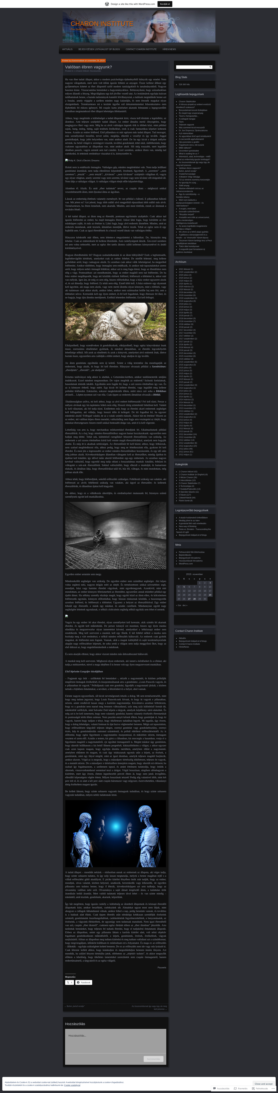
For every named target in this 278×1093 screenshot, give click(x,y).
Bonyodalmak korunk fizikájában (193, 110)
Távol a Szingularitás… (189, 116)
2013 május (184, 423)
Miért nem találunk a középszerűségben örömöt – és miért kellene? (190, 203)
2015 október (184, 359)
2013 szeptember (186, 414)
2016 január (184, 350)
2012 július (184, 449)
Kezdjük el (165, 4)
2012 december (186, 434)
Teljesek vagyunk (186, 125)
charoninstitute (77, 61)
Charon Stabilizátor (187, 101)
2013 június (184, 420)
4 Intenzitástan (185, 480)
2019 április (184, 313)
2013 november (186, 408)
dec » (185, 605)
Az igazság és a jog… (188, 183)
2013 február (184, 428)
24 (210, 595)
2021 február (184, 269)
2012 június (184, 452)
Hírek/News (169, 49)
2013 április (184, 426)
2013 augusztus (186, 417)
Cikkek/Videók (185, 498)
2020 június (184, 278)
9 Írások (182, 495)
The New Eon (78, 29)
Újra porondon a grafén (189, 142)
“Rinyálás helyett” (186, 214)
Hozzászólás (95, 71)
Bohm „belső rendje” (76, 1006)
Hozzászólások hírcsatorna (191, 561)
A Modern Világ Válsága (189, 177)
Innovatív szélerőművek (189, 211)
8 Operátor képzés (187, 492)
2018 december (186, 318)
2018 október (184, 324)
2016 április (184, 344)
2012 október (184, 440)
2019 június (184, 307)
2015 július (184, 368)
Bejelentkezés (185, 555)
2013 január (184, 431)
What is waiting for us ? (189, 154)
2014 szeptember (186, 385)
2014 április (184, 397)
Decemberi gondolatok (189, 151)
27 (189, 599)
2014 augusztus (186, 388)
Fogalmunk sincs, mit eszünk (191, 145)
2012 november (186, 437)
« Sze (178, 605)
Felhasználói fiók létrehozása (191, 552)
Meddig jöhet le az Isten (189, 520)
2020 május (184, 281)
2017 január (184, 342)
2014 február (184, 402)
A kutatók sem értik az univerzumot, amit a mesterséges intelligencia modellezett (192, 220)
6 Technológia (185, 486)
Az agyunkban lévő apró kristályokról (195, 136)
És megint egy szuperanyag (191, 113)
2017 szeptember (186, 339)
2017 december (186, 330)
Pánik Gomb (184, 501)
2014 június (184, 394)
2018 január (184, 327)
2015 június (184, 370)
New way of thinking (187, 526)
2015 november (186, 356)
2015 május (184, 373)
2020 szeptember (186, 272)
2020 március (185, 286)
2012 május (184, 454)
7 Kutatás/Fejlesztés (187, 489)
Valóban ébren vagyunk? (190, 168)
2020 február (184, 289)
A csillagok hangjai (187, 119)
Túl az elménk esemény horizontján (194, 180)
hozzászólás (153, 1059)
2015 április (184, 376)
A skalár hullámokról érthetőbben (193, 518)
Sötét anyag (184, 185)
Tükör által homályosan (189, 246)
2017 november (186, 333)
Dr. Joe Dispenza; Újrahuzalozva (193, 130)
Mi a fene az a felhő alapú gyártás (193, 232)
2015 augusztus (186, 365)
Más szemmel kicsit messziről (192, 127)
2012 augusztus (186, 446)
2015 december (186, 353)
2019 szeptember (186, 298)
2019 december (186, 292)
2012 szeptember (186, 443)
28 (194, 599)
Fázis (181, 122)
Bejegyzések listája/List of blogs (99, 49)
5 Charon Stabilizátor (188, 483)
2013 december (186, 405)
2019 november (186, 295)
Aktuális (67, 49)
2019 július (184, 304)
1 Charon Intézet (81, 71)
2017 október (184, 336)
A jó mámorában (186, 133)
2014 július (184, 391)
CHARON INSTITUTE (102, 23)
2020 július (184, 275)
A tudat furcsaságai (187, 174)
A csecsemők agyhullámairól (191, 139)
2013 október (184, 411)
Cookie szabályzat (72, 1085)
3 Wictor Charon (186, 477)
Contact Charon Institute (141, 49)
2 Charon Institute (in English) (192, 474)
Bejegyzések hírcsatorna (189, 558)
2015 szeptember (186, 362)
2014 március (185, 399)
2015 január (184, 382)
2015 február (184, 379)
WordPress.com (186, 564)
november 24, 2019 (96, 61)
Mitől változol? (185, 148)
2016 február (184, 347)
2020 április (184, 284)
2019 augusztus (186, 301)
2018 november (186, 321)
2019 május (184, 310)
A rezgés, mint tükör (187, 209)
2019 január (184, 315)
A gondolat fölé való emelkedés (192, 523)
